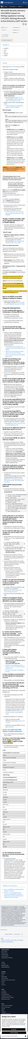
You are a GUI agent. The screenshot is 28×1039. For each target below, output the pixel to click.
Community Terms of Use (6, 1013)
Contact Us (3, 984)
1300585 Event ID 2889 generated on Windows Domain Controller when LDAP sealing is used (15, 667)
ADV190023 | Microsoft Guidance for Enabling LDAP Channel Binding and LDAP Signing (15, 348)
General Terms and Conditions (6, 1005)
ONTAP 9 (20, 6)
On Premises (13, 6)
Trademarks (3, 1011)
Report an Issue (4, 952)
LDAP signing (20, 940)
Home (5, 6)
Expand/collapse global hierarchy (2, 7)
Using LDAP (11, 726)
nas (17, 32)
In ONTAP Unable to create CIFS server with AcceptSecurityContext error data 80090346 (15, 213)
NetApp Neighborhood (5, 967)
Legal (2, 1003)
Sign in (25, 2)
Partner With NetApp (5, 994)
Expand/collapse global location (26, 6)
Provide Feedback (4, 954)
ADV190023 (14, 66)
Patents (2, 1010)
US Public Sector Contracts (6, 995)
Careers (2, 983)
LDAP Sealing (14, 940)
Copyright (3, 1008)
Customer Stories (4, 978)
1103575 (2, 940)
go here (16, 206)
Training (2, 962)
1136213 (6, 170)
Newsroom (3, 973)
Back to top (3, 929)
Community (3, 963)
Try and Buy (3, 991)
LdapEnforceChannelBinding (7, 941)
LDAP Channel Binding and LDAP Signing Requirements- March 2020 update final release (14, 480)
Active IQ (12, 861)
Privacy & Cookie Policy (5, 1007)
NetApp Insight (4, 976)
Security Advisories (4, 956)
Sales (2, 989)
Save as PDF (23, 24)
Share (26, 24)
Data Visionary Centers (5, 999)
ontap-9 (18, 30)
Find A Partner (3, 992)
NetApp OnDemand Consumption (7, 997)
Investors (3, 981)
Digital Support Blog (4, 965)
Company (3, 971)
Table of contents (7, 40)
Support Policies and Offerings (6, 957)
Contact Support (4, 951)
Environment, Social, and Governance (8, 979)
